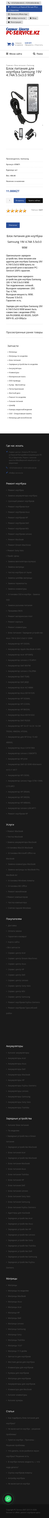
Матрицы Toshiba (16, 1340)
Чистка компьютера (17, 902)
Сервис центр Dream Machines (22, 958)
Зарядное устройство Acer (20, 1218)
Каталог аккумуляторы (18, 1052)
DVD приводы (15, 380)
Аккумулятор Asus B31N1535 (21, 693)
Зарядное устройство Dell (19, 1251)
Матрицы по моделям (18, 356)
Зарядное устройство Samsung (22, 1256)
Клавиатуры (14, 372)
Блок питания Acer (16, 1152)
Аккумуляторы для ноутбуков (21, 1384)
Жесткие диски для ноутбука (21, 1362)
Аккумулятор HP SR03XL (18, 797)
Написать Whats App (19, 14)
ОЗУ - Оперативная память (20, 413)
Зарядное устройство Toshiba (21, 1245)
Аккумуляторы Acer (16, 1058)
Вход (34, 18)
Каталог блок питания (18, 1125)
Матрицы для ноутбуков (19, 1378)
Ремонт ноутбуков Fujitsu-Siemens (23, 1002)
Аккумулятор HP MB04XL (19, 802)
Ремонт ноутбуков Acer (18, 506)
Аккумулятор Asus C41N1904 (21, 748)
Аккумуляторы (15, 368)
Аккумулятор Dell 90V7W (19, 665)
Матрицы (13, 352)
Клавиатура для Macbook (19, 1389)
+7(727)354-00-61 (17, 3)
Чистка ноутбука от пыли (19, 572)
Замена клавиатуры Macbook (21, 864)
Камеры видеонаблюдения (20, 409)
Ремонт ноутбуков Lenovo (19, 534)
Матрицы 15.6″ (14, 1345)
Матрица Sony (14, 1334)
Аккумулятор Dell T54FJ (18, 676)
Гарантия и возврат (17, 936)
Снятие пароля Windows (19, 908)
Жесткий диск (14, 393)
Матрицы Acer (14, 1307)
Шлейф (12, 405)
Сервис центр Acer (16, 953)
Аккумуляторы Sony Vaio (19, 1102)
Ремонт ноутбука (15, 490)
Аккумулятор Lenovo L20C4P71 (21, 808)
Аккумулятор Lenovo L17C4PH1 (21, 660)
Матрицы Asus (14, 1301)
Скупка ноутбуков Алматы (19, 1472)
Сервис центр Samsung (18, 996)
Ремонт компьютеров (17, 897)
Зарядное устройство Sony (20, 1240)
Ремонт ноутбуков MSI (18, 528)
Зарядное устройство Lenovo (21, 1234)
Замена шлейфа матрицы (19, 578)
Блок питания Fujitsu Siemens (21, 1207)
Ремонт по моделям (17, 397)
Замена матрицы (15, 567)
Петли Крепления (16, 389)
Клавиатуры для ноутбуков (20, 1367)
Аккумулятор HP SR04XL (18, 791)
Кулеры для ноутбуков (18, 1373)
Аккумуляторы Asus (16, 1063)
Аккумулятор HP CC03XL (18, 704)
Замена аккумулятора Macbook (21, 842)
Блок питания (15, 360)
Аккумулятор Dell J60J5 (18, 682)
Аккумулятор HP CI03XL (18, 775)
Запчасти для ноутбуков (19, 1356)
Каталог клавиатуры (17, 1395)
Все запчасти (13, 947)
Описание (13, 225)
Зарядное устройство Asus (20, 1223)
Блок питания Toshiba (18, 1174)
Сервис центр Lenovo (17, 980)
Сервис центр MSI (16, 991)
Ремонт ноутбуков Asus (18, 512)
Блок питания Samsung (18, 1202)
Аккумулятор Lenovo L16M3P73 (22, 753)
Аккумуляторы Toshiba (18, 1107)
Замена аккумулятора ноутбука (22, 495)
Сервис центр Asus (16, 964)
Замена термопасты (17, 583)
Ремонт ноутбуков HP (17, 517)
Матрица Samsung (16, 1329)
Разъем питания (16, 401)
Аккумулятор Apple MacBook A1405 (24, 649)
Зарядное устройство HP (19, 1229)
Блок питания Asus (16, 1169)
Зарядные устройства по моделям (23, 364)
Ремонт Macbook (15, 539)
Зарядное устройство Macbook (22, 1147)
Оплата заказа (14, 931)
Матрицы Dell (14, 1318)
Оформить (29, 45)
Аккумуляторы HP (15, 1080)
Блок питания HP (15, 1180)
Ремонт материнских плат (20, 616)
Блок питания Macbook (18, 1163)
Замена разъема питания (19, 605)
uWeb (17, 1512)
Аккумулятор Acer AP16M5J (20, 654)
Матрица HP (13, 1312)
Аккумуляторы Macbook (18, 1074)
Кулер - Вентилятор (17, 385)
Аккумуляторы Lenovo (17, 1091)
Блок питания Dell (16, 1185)
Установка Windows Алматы (20, 880)
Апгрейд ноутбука (16, 1478)
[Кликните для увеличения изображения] (24, 103)
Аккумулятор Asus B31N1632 (21, 715)
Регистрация (16, 22)
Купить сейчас (34, 200)
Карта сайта (13, 942)
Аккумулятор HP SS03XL (18, 643)
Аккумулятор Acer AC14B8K (20, 687)
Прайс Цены (13, 556)
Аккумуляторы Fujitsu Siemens (21, 1085)
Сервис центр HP (15, 969)
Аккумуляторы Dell (16, 1069)
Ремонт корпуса (15, 621)
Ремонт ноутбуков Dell (18, 523)
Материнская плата (17, 376)
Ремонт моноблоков (17, 891)
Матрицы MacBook (16, 1296)
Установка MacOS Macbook (20, 847)
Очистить (39, 45)
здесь (38, 1512)
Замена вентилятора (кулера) (21, 561)
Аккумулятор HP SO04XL (18, 698)
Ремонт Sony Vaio (15, 550)
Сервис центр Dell (16, 975)
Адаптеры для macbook (18, 1212)
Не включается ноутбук (18, 1483)
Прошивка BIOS (15, 610)
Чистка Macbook (15, 836)
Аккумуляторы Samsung (18, 1096)
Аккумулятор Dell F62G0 (18, 720)
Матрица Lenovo (15, 1323)
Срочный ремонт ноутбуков (20, 501)
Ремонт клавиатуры (17, 627)
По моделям (13, 1130)
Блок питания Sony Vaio (18, 1196)
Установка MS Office (17, 886)
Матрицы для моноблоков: (20, 417)
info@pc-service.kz (18, 18)
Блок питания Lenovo (17, 1191)
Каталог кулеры (15, 1400)
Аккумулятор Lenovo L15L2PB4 (21, 671)
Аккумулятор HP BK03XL (18, 709)
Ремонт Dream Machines (19, 545)
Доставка (12, 925)
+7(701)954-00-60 (32, 3)
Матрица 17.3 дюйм (17, 1351)
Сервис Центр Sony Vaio (18, 985)
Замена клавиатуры (17, 589)
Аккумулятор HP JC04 (17, 758)
